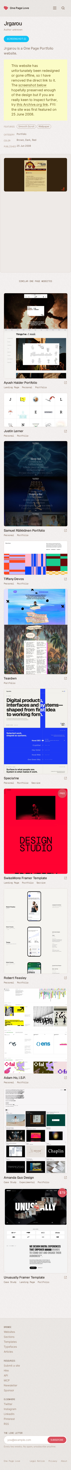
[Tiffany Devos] (35, 558)
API (6, 1375)
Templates (10, 1341)
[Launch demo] (65, 878)
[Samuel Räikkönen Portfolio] (35, 483)
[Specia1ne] (35, 731)
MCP (7, 1380)
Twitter (8, 1404)
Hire (6, 1370)
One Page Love (19, 8)
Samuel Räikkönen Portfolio (24, 530)
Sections (9, 1336)
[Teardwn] (35, 631)
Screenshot (15, 38)
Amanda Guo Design (19, 1177)
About (64, 1461)
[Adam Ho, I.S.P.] (35, 1031)
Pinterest (9, 1418)
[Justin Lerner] (35, 410)
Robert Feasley (15, 978)
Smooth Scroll (26, 126)
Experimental (27, 1182)
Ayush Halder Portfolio (20, 383)
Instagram (10, 1409)
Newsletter (10, 1385)
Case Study (10, 1182)
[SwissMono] (35, 831)
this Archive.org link (32, 105)
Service (35, 783)
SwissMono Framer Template (25, 878)
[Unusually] (35, 1230)
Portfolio (22, 134)
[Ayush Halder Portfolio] (35, 336)
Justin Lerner (13, 431)
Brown (20, 140)
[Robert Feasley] (35, 931)
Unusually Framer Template (24, 1277)
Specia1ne (11, 778)
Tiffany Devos (14, 579)
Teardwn (10, 678)
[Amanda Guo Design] (35, 1131)
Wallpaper (43, 126)
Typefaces (10, 1346)
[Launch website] (65, 383)
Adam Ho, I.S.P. (15, 1078)
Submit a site (12, 1365)
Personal (27, 387)
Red (34, 140)
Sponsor (9, 1390)
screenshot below (32, 85)
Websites (9, 1331)
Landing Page (11, 387)
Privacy (52, 1461)
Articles (8, 1351)
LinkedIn (9, 1414)
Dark (27, 140)
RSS (6, 1423)
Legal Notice (37, 1461)
